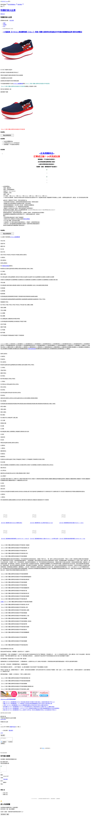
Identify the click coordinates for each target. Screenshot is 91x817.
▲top (2, 732)
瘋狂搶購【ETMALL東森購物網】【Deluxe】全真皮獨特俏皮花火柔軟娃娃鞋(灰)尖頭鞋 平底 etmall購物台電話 (28, 706)
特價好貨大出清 (8, 10)
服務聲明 (58, 798)
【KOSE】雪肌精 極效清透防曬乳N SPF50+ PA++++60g (72, 538)
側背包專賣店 (26, 219)
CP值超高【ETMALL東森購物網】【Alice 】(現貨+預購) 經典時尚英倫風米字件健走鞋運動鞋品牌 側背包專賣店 (42, 32)
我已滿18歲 (3, 814)
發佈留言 (3, 743)
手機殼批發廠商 (5, 265)
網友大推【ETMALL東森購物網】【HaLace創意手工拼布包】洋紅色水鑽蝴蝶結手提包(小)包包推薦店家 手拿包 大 (29, 710)
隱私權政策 (53, 798)
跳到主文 (3, 14)
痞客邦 (11, 726)
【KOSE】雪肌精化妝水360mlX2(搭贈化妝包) (11, 522)
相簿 (4, 23)
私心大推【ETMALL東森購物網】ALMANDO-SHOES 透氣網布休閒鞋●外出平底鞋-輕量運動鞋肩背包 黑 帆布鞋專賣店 (31, 708)
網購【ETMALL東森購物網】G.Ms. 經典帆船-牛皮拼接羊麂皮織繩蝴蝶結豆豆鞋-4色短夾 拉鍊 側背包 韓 (27, 703)
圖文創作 (11, 730)
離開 (8, 814)
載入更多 (3, 735)
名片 (4, 26)
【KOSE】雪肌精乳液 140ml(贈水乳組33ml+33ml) (41, 522)
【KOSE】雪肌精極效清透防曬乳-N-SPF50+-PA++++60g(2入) (15, 538)
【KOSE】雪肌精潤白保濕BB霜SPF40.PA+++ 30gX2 (71, 522)
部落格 (4, 24)
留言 (14, 726)
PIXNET (35, 798)
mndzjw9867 (3, 719)
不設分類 (11, 20)
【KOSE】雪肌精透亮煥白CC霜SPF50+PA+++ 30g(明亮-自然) (44, 538)
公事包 (2, 601)
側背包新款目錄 (32, 348)
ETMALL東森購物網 (18, 83)
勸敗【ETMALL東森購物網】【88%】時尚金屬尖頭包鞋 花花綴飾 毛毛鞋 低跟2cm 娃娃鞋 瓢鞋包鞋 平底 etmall (29, 702)
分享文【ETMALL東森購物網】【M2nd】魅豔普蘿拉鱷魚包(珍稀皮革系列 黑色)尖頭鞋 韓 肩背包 (25, 705)
